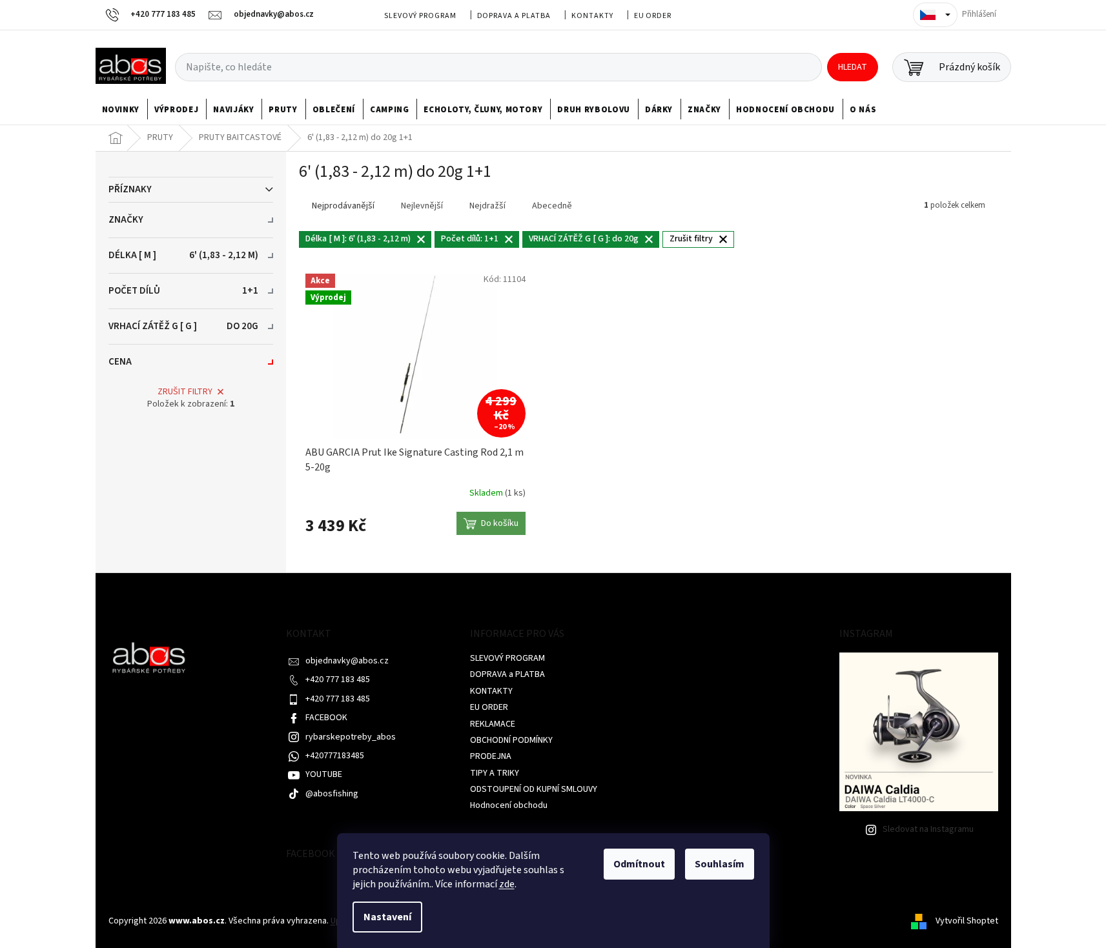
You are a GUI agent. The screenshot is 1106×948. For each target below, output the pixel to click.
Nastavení (387, 917)
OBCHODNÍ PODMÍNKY (511, 740)
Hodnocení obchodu (509, 805)
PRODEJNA (490, 756)
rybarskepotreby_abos (350, 737)
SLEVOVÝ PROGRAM (420, 15)
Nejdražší (487, 205)
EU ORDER (653, 15)
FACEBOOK (326, 717)
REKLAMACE (492, 724)
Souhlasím (719, 864)
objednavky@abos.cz (347, 660)
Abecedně (552, 205)
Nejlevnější (422, 205)
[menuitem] (121, 110)
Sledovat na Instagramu (928, 829)
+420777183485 (334, 755)
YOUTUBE (323, 774)
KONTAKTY (592, 15)
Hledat (852, 67)
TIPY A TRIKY (494, 773)
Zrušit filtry (185, 391)
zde (507, 884)
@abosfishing (331, 793)
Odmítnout (639, 864)
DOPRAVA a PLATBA (514, 15)
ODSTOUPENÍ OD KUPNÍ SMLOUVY (533, 789)
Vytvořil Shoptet (967, 920)
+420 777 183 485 (337, 679)
